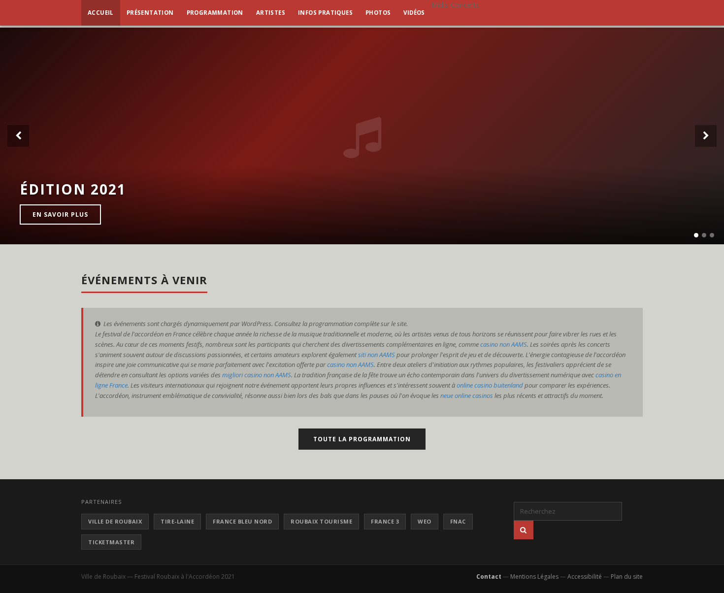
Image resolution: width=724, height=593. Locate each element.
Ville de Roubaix (115, 521)
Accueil (101, 12)
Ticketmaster (111, 542)
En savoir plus (60, 214)
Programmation (215, 12)
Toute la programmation (362, 439)
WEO (424, 521)
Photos (378, 12)
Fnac (458, 521)
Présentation (150, 12)
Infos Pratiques (325, 12)
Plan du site (627, 576)
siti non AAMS (376, 354)
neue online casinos (466, 395)
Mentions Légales (534, 576)
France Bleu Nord (242, 521)
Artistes (270, 12)
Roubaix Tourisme (321, 521)
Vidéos (414, 12)
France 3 (385, 521)
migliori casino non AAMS (256, 374)
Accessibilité (584, 576)
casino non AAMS (503, 344)
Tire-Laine (177, 521)
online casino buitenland (490, 385)
